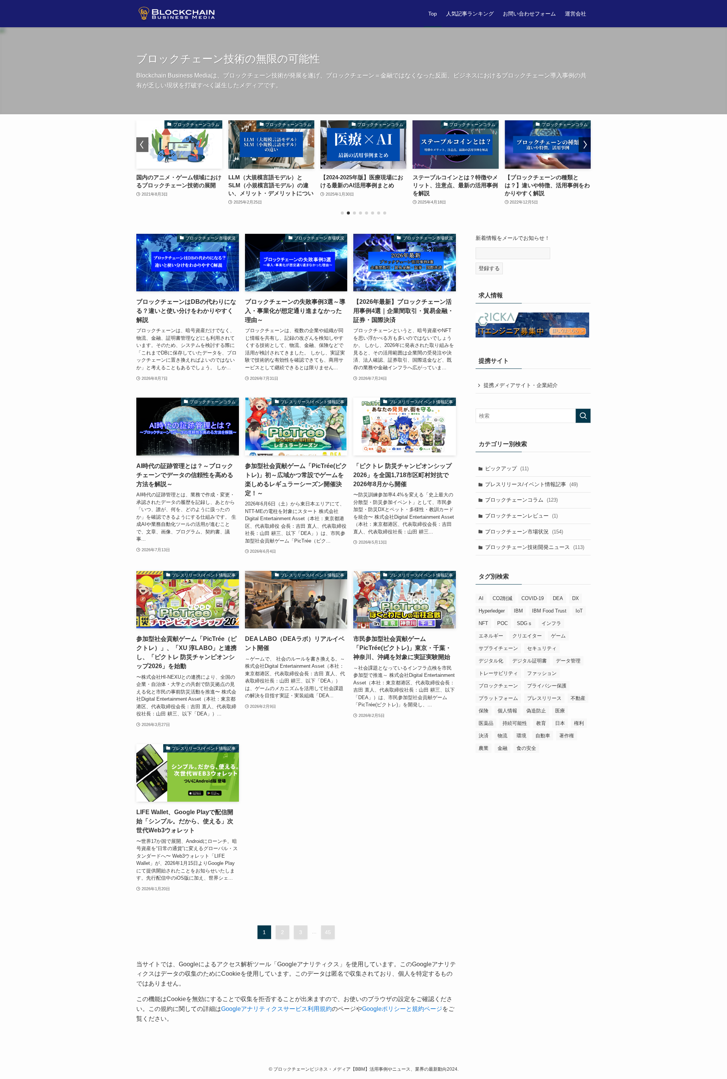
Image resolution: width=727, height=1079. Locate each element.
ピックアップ (507, 468)
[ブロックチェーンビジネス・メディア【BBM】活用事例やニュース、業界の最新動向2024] (179, 13)
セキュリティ (542, 648)
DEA (558, 598)
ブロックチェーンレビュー (521, 516)
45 (328, 932)
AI (481, 598)
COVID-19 (532, 598)
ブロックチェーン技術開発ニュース (534, 547)
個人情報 (507, 711)
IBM (518, 611)
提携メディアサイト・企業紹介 (521, 385)
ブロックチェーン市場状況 (524, 532)
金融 (502, 748)
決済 (483, 736)
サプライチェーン (498, 648)
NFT (483, 623)
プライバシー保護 (546, 686)
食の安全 (526, 748)
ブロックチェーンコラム (521, 500)
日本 (560, 723)
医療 (560, 711)
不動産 (578, 698)
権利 (579, 723)
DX (575, 598)
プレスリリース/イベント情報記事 (531, 484)
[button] (342, 213)
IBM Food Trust (549, 611)
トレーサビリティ (498, 673)
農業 (483, 748)
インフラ (551, 623)
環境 (521, 736)
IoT (579, 611)
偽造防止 (536, 711)
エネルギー (491, 636)
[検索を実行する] (583, 416)
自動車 (542, 736)
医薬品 (486, 723)
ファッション (542, 673)
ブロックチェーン (498, 686)
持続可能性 (514, 723)
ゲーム (558, 636)
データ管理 (568, 661)
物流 (502, 736)
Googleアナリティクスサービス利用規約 (276, 1009)
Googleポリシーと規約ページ (402, 1009)
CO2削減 (502, 598)
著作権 (566, 736)
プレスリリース (544, 698)
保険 (483, 711)
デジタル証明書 (529, 661)
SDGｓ (524, 623)
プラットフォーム (498, 698)
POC (502, 623)
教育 (541, 723)
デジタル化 (491, 661)
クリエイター (527, 636)
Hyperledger (492, 611)
